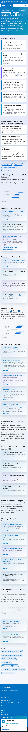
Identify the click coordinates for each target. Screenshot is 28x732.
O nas (2, 712)
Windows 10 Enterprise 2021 (12, 655)
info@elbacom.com (6, 700)
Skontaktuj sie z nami (8, 673)
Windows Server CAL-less (10, 666)
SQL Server (6, 669)
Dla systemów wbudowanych (9, 167)
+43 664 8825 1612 (6, 726)
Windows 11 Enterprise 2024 (12, 651)
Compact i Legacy (6, 170)
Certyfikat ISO (4, 714)
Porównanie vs (9, 659)
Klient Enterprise (7, 164)
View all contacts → (6, 729)
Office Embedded (18, 170)
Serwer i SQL (18, 164)
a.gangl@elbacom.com (7, 725)
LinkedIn (3, 705)
